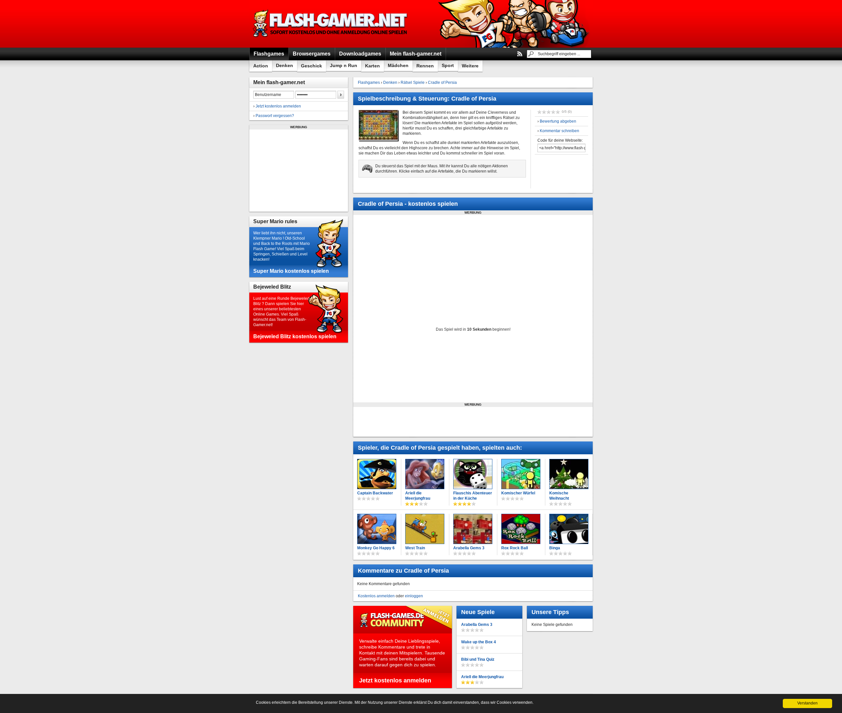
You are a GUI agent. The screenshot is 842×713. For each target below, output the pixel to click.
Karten (372, 65)
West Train (415, 548)
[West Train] (424, 529)
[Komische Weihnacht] (568, 474)
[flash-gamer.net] (331, 24)
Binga (554, 548)
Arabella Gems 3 (468, 548)
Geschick (311, 65)
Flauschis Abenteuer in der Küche (472, 496)
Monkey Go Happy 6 (376, 548)
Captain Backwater (375, 493)
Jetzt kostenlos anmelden (278, 106)
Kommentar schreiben (559, 131)
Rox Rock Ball (514, 548)
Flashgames (369, 82)
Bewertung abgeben (558, 121)
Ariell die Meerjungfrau (417, 496)
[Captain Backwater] (376, 474)
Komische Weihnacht (559, 496)
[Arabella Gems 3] (472, 529)
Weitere (470, 65)
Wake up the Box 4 (478, 642)
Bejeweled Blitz (272, 287)
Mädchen (398, 65)
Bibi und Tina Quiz (477, 659)
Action (260, 65)
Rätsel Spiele (413, 82)
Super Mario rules (275, 221)
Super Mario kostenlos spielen (291, 271)
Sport (448, 65)
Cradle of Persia (442, 82)
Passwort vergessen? (275, 115)
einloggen (414, 596)
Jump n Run (343, 65)
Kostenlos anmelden (376, 596)
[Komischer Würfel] (520, 474)
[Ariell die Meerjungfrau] (424, 474)
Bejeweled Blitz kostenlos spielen (294, 336)
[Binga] (568, 529)
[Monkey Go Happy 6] (376, 529)
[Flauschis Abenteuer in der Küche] (472, 474)
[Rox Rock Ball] (520, 529)
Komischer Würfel (518, 493)
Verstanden (807, 703)
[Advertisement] (298, 171)
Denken (284, 65)
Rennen (425, 65)
